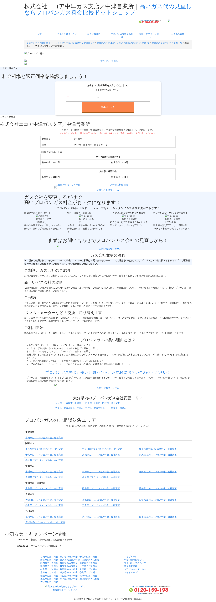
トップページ (130, 556)
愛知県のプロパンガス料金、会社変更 (44, 477)
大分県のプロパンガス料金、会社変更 (101, 516)
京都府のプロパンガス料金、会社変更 (101, 499)
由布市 (114, 407)
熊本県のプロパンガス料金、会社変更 (158, 516)
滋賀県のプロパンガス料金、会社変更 (158, 499)
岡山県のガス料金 (69, 575)
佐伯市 (97, 403)
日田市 (88, 403)
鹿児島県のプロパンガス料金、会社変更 (45, 522)
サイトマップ (130, 572)
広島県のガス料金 (49, 578)
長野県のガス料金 (88, 575)
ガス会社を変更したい (66, 34)
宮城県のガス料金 (49, 556)
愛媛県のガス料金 (49, 575)
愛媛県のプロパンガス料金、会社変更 (158, 488)
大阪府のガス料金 (88, 569)
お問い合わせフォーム (108, 190)
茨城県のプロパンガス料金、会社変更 (101, 454)
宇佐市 (88, 407)
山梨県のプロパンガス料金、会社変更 (44, 471)
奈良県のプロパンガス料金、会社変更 (44, 505)
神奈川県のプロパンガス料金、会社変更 (102, 448)
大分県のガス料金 (49, 581)
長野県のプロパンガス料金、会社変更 (101, 471)
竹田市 (58, 407)
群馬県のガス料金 (69, 563)
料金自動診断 (130, 566)
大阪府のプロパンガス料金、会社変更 (44, 499)
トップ (38, 34)
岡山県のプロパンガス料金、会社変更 (101, 488)
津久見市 (115, 403)
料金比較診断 (94, 34)
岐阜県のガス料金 (49, 569)
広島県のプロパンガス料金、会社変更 (44, 488)
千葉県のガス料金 (88, 556)
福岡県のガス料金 (69, 569)
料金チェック (108, 107)
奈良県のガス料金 (88, 572)
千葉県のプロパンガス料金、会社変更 (44, 454)
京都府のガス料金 (49, 572)
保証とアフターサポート (150, 36)
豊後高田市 (69, 407)
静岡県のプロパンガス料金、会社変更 (158, 471)
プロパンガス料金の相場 (122, 36)
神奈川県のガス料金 (70, 559)
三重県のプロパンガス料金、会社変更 (101, 505)
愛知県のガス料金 (69, 566)
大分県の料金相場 (119, 184)
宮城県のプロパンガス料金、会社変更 (44, 437)
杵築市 (80, 407)
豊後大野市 (99, 407)
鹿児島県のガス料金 (89, 578)
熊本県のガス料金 (69, 578)
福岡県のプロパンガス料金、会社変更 (44, 516)
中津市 (77, 403)
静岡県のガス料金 (49, 566)
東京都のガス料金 (69, 556)
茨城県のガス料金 (90, 559)
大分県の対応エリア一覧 (68, 184)
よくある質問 (177, 34)
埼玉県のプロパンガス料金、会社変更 (158, 448)
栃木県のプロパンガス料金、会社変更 (44, 460)
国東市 (123, 407)
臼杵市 (105, 403)
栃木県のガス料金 (49, 563)
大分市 (58, 403)
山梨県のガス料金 (88, 563)
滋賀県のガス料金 (69, 572)
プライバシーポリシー (135, 569)
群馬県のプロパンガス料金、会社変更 (158, 454)
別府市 (69, 403)
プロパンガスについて (135, 563)
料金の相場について (134, 559)
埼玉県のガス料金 (49, 559)
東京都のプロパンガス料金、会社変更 (44, 448)
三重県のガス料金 (88, 566)
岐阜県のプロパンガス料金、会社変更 (101, 477)
